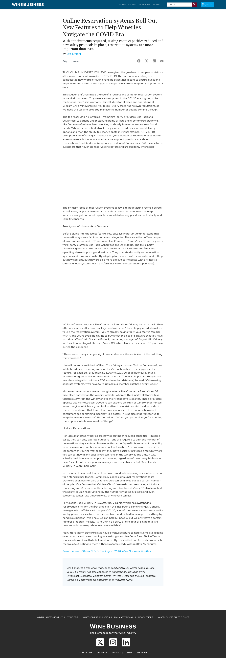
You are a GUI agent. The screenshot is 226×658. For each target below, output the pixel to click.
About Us (102, 652)
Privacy (116, 652)
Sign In (207, 4)
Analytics (96, 617)
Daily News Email (124, 617)
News (132, 4)
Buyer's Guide (173, 617)
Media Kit (142, 652)
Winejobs (144, 4)
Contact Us (85, 652)
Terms (128, 652)
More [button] (156, 4)
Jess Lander (73, 53)
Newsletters (145, 617)
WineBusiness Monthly (50, 617)
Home (122, 4)
